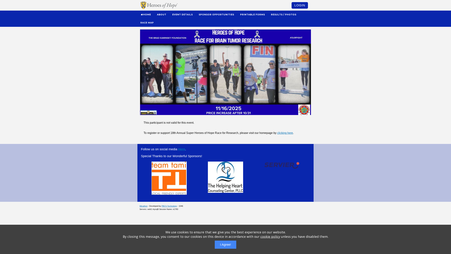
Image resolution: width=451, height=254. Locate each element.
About (161, 14)
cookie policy (270, 236)
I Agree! (225, 244)
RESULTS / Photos (283, 14)
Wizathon (143, 206)
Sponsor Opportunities (216, 14)
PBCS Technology (169, 206)
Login (299, 5)
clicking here (285, 132)
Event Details (182, 14)
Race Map (147, 22)
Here (181, 149)
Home (147, 14)
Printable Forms (252, 14)
